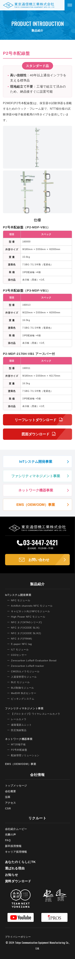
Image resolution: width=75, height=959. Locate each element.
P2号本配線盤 (19, 749)
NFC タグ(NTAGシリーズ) (26, 622)
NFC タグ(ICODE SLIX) (25, 627)
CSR (8, 808)
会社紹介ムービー (16, 828)
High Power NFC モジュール (28, 616)
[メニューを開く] (70, 5)
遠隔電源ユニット (21, 724)
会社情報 (37, 775)
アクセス (10, 802)
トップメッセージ (16, 785)
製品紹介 (37, 584)
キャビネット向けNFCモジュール (30, 611)
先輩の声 (10, 834)
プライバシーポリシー (18, 936)
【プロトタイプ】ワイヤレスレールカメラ (35, 713)
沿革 (8, 796)
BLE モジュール (20, 682)
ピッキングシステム (22, 698)
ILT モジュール (20, 649)
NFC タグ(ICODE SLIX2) (26, 633)
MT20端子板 (18, 744)
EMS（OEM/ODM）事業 (35, 505)
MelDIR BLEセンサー (23, 693)
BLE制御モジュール (22, 687)
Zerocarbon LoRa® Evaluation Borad (34, 660)
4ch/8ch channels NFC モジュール (32, 605)
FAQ (8, 840)
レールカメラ (19, 719)
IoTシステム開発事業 (35, 461)
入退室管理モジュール (24, 676)
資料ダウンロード (18, 881)
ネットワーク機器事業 (35, 490)
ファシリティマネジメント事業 (35, 476)
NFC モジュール (20, 600)
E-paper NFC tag (21, 644)
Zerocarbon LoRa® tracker (27, 665)
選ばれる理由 (15, 868)
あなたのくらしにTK (20, 862)
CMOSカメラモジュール (25, 671)
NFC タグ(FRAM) (21, 638)
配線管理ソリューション (25, 755)
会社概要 (10, 791)
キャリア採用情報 (16, 851)
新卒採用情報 (13, 845)
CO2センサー (19, 655)
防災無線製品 (19, 730)
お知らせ (11, 874)
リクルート (37, 818)
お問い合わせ (38, 560)
